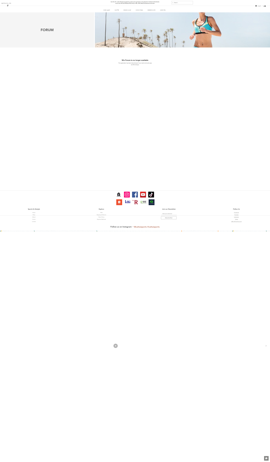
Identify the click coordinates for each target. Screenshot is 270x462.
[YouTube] (143, 194)
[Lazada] (127, 202)
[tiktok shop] (119, 194)
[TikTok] (151, 194)
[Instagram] (127, 194)
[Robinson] (143, 202)
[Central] (135, 202)
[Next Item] (266, 346)
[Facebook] (135, 194)
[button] (264, 6)
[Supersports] (151, 202)
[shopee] (119, 202)
